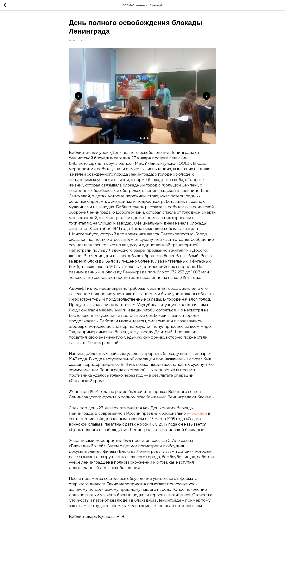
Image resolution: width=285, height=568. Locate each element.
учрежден (197, 413)
